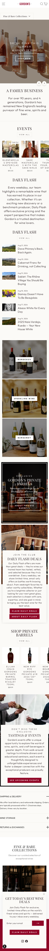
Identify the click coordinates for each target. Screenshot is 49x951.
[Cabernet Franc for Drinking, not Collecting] (9, 262)
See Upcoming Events (24, 780)
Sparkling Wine (24, 399)
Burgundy (24, 438)
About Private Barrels (24, 507)
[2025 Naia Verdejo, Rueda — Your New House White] (9, 321)
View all (24, 135)
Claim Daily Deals (24, 611)
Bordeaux (24, 359)
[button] (5, 946)
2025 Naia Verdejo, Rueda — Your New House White (29, 325)
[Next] (44, 83)
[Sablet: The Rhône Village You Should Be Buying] (9, 276)
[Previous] (39, 83)
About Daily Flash (24, 617)
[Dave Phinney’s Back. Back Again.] (9, 248)
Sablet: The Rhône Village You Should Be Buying (30, 280)
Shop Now (24, 500)
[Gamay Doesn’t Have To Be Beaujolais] (9, 293)
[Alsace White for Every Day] (9, 307)
